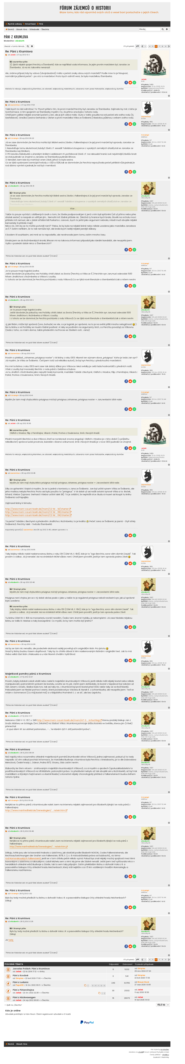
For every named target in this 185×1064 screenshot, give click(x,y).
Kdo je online (13, 1010)
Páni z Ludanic (20, 982)
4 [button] (149, 46)
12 (101, 986)
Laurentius (146, 116)
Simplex (141, 968)
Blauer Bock (143, 982)
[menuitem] (29, 24)
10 (95, 986)
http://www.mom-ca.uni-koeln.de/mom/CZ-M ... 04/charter (37, 515)
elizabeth (19, 41)
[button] (137, 46)
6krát (163, 211)
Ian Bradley (164, 1049)
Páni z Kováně (20, 975)
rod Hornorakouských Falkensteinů (23, 858)
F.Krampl (145, 135)
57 (150, 140)
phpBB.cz (165, 1055)
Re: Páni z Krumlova (19, 51)
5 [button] (152, 46)
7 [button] (159, 46)
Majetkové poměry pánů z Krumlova (28, 673)
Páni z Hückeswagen (24, 997)
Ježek (143, 79)
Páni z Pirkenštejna (23, 989)
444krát (156, 90)
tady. (11, 939)
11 (98, 986)
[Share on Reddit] (130, 82)
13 (104, 986)
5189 (151, 85)
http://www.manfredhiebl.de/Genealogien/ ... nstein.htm (35, 810)
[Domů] (31, 12)
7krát (163, 126)
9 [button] (165, 46)
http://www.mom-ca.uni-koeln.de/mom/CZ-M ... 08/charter (37, 512)
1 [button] (145, 46)
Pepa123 (20, 985)
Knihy (42, 971)
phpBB (140, 1052)
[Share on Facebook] (126, 82)
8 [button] (162, 46)
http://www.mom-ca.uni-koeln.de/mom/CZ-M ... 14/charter (36, 508)
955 (151, 122)
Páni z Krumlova (16, 37)
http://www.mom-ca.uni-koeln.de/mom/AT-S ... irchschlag (68, 720)
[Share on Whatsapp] (134, 82)
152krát (164, 92)
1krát (163, 146)
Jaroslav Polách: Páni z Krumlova (31, 968)
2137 (151, 201)
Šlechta (47, 978)
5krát (155, 209)
